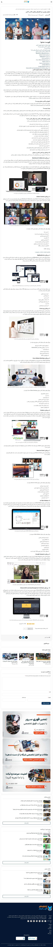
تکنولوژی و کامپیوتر (44, 9)
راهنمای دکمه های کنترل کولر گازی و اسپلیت (34, 833)
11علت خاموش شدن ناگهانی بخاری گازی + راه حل (33, 884)
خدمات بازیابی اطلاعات (49, 917)
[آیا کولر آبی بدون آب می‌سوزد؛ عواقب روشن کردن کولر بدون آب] (46, 814)
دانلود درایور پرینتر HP (49, 932)
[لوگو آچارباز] (26, 2)
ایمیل (49, 697)
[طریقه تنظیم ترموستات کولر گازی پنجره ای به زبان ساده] (46, 857)
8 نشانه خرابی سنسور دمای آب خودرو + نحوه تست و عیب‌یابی (30, 838)
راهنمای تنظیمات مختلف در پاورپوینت (42, 252)
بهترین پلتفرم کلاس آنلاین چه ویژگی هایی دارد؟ (40, 50)
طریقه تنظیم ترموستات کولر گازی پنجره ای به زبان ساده (32, 856)
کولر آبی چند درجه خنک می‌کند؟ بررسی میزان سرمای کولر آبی (31, 805)
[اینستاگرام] (28, 921)
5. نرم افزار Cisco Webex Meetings (43, 60)
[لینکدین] (31, 921)
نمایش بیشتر (26, 823)
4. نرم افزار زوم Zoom (46, 58)
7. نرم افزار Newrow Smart (44, 63)
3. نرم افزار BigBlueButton (45, 56)
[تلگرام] (34, 921)
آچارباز (10, 945)
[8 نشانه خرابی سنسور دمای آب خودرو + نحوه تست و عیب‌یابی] (46, 840)
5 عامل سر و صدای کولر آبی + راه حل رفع (35, 850)
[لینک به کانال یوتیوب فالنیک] (45, 921)
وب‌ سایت (24, 697)
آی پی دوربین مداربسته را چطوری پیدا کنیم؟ (34, 872)
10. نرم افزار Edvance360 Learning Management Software (38, 68)
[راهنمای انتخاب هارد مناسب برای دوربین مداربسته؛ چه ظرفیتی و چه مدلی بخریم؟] (26, 656)
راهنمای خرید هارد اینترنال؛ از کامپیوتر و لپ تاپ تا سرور (10, 662)
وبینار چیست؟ (47, 48)
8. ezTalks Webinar (46, 64)
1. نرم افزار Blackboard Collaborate (43, 53)
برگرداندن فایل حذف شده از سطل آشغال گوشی (33, 844)
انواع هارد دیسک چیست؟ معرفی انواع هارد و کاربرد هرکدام (43, 662)
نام (50, 692)
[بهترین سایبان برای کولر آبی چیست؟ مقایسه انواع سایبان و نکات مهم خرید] (46, 819)
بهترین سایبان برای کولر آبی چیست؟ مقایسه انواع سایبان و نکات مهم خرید (28, 818)
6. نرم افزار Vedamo (46, 61)
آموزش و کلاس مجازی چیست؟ (44, 46)
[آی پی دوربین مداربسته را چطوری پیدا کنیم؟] (46, 874)
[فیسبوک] (40, 921)
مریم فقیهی (46, 643)
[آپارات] (42, 921)
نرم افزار (32, 9)
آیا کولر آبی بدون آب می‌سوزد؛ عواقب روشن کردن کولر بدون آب (30, 813)
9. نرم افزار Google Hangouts (44, 66)
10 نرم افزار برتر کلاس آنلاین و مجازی (43, 51)
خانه (48, 9)
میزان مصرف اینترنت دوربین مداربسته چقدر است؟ (33, 878)
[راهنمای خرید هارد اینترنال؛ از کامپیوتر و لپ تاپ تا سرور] (10, 656)
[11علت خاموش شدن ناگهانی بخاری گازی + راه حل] (46, 885)
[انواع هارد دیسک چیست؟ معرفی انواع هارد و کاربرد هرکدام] (43, 656)
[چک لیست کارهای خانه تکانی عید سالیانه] (46, 891)
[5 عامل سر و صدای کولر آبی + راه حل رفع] (46, 852)
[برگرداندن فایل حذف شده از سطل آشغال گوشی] (46, 846)
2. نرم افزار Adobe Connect (44, 55)
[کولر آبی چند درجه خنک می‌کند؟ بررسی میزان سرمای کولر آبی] (46, 806)
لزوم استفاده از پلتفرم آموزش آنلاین (43, 45)
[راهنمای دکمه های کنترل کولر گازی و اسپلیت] (46, 834)
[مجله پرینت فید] (32, 938)
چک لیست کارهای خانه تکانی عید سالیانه (34, 889)
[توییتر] (37, 921)
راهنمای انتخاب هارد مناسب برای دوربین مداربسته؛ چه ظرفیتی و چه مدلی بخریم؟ (27, 662)
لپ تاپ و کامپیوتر (37, 9)
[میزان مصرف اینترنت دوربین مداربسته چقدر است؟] (46, 880)
